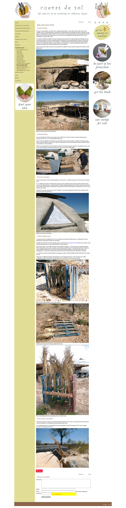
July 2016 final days (22, 66)
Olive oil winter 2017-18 (23, 67)
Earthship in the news (21, 39)
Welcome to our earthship (22, 25)
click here (47, 138)
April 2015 (19, 52)
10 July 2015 (20, 55)
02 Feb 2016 (20, 58)
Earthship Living (19, 47)
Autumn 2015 (20, 56)
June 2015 (19, 54)
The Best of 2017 (21, 69)
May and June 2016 (22, 65)
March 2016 (20, 59)
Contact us (18, 80)
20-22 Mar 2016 (21, 60)
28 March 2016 (21, 62)
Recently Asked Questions (22, 31)
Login (109, 504)
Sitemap (105, 504)
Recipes (17, 45)
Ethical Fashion (19, 72)
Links (16, 75)
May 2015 (19, 51)
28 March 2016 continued (23, 63)
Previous (81, 22)
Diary (16, 42)
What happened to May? (23, 70)
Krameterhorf (73, 243)
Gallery (17, 36)
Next (89, 22)
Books (17, 78)
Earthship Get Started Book (22, 28)
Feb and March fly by (22, 49)
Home (17, 22)
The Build (17, 34)
